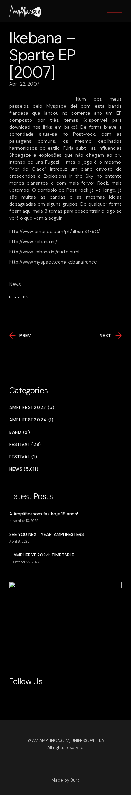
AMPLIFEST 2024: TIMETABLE (43, 555)
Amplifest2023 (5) (32, 407)
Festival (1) (23, 457)
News (15, 284)
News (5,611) (23, 469)
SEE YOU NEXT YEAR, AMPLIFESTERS (46, 534)
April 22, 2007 (24, 84)
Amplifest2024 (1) (31, 420)
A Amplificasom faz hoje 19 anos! (43, 513)
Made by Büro (66, 780)
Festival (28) (25, 444)
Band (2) (19, 432)
